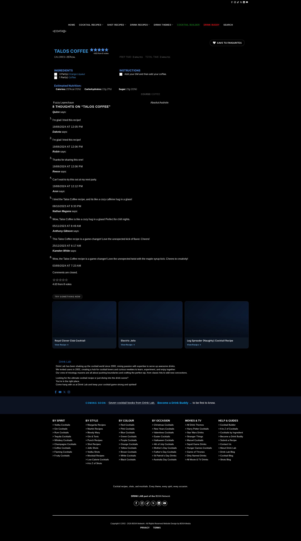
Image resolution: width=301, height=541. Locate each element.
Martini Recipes (95, 428)
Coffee (72, 77)
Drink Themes (162, 25)
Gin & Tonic (93, 436)
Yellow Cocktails (129, 448)
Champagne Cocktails (65, 444)
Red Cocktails (127, 425)
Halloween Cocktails (164, 440)
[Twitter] (64, 392)
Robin (56, 151)
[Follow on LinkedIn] (244, 2)
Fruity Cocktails (62, 455)
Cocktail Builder (228, 425)
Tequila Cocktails (62, 436)
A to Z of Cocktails (229, 428)
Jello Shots (92, 448)
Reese (56, 171)
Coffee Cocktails (62, 448)
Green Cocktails (129, 436)
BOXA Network (163, 496)
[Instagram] (68, 392)
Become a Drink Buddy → (174, 402)
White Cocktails (128, 455)
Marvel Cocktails (195, 440)
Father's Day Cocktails (165, 452)
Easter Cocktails (162, 436)
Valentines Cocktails (164, 432)
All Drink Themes (195, 425)
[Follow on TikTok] (238, 2)
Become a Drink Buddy (231, 436)
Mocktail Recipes (95, 455)
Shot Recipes (115, 25)
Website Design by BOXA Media (177, 523)
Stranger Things (195, 436)
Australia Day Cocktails (165, 459)
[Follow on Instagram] (235, 2)
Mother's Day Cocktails (165, 448)
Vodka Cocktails (62, 425)
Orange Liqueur (77, 74)
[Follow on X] (241, 2)
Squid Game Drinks (196, 444)
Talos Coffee (71, 51)
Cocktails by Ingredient (231, 432)
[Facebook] (55, 392)
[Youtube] (60, 392)
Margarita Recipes (96, 425)
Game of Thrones (196, 452)
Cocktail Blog (226, 455)
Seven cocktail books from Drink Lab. (131, 402)
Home (71, 25)
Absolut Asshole (159, 102)
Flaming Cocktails (63, 452)
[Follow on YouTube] (247, 2)
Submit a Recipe (228, 440)
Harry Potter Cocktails (198, 428)
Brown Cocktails (129, 452)
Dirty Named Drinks (196, 455)
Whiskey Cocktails (63, 440)
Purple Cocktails (129, 440)
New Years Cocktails (164, 428)
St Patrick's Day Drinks (165, 455)
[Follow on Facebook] (232, 2)
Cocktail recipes (90, 25)
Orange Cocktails (129, 444)
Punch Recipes (94, 440)
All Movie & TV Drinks (197, 459)
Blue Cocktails (128, 432)
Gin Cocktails (60, 428)
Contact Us (225, 444)
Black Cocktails (128, 459)
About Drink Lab (228, 448)
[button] (92, 50)
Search (228, 25)
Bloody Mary (93, 432)
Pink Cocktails (128, 428)
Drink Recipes (139, 25)
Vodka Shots (93, 452)
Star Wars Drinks (195, 432)
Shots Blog (225, 459)
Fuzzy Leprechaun (63, 102)
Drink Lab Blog (227, 452)
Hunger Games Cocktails (199, 448)
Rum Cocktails (61, 432)
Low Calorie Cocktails (98, 459)
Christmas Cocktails (164, 425)
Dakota (57, 131)
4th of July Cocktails (164, 444)
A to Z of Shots (94, 463)
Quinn (56, 112)
